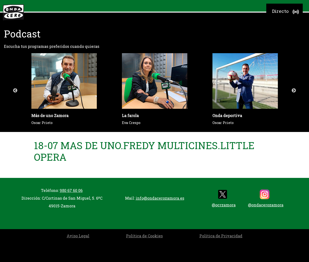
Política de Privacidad (220, 235)
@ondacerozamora (265, 204)
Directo (280, 11)
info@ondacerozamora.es (160, 198)
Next (293, 90)
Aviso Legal (78, 235)
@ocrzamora (224, 204)
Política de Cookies (144, 235)
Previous (15, 90)
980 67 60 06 (71, 190)
